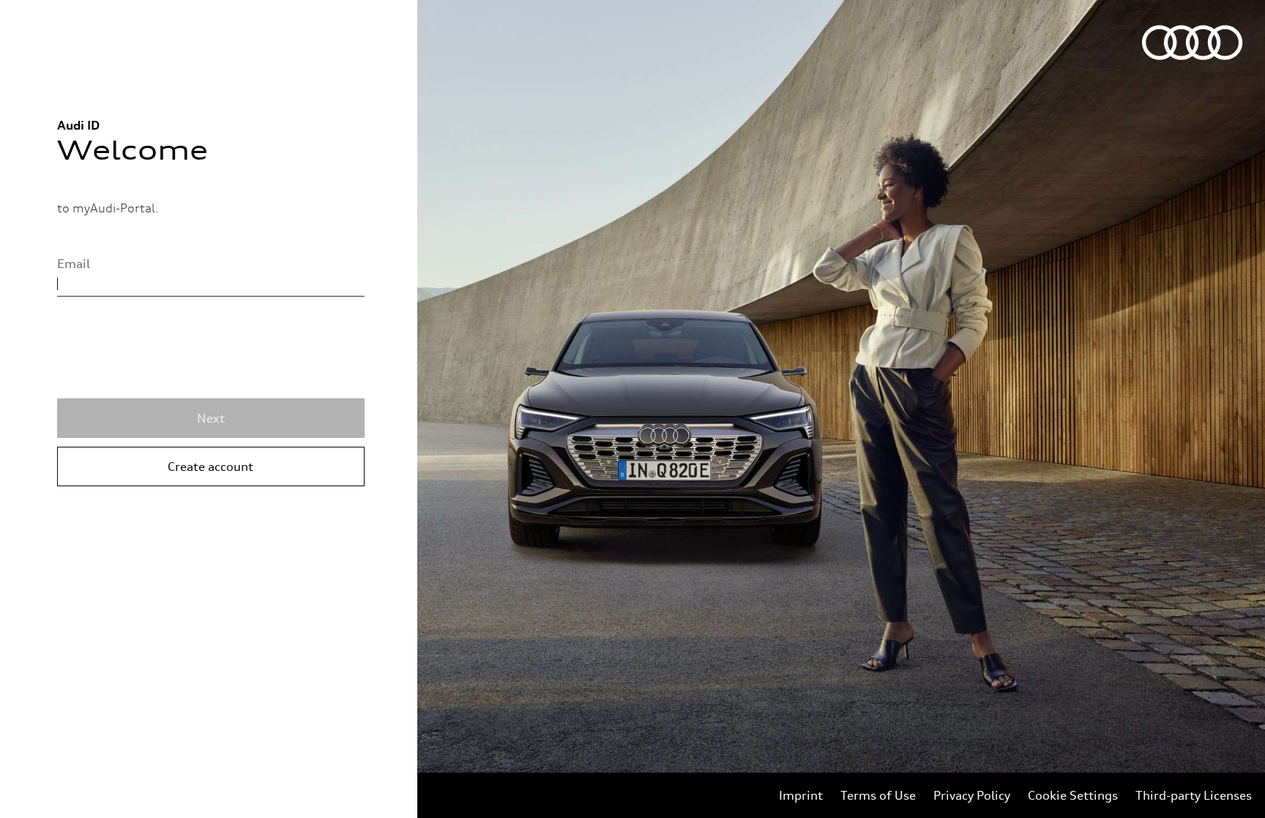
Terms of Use (878, 795)
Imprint (801, 795)
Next (211, 418)
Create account (210, 466)
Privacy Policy (971, 795)
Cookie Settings (1073, 795)
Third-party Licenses (1193, 795)
